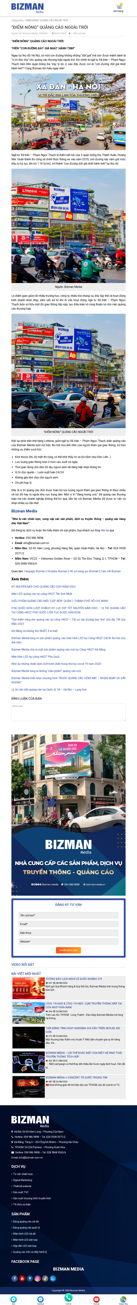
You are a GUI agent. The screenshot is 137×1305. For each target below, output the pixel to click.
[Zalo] (13, 1299)
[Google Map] (123, 1299)
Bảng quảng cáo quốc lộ (26, 1227)
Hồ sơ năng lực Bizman (84, 571)
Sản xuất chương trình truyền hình (32, 1198)
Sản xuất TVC (21, 1192)
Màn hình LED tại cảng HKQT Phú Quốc (35, 656)
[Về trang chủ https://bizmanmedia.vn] (27, 7)
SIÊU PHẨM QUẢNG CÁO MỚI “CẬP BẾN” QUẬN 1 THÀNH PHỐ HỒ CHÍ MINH (59, 601)
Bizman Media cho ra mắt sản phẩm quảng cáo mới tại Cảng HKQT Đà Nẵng (58, 649)
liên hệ (105, 530)
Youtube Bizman (57, 571)
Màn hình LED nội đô (24, 1233)
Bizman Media (77, 1290)
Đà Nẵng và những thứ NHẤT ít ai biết (34, 631)
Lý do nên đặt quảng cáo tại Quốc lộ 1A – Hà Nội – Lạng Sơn (49, 689)
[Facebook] (40, 1299)
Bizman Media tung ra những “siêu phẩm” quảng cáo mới (46, 671)
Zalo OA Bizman (111, 571)
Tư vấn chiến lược (23, 1174)
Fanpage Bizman (34, 571)
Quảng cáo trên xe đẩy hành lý (30, 1252)
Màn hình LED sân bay (25, 1239)
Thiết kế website (22, 1186)
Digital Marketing (22, 1180)
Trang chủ (17, 20)
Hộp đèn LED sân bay (25, 1245)
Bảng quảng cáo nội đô (26, 1221)
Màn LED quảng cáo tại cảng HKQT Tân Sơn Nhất (41, 594)
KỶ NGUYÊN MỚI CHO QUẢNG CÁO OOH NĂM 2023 (43, 586)
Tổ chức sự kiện (22, 1204)
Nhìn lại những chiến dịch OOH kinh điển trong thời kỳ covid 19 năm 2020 (56, 664)
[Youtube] (96, 1299)
